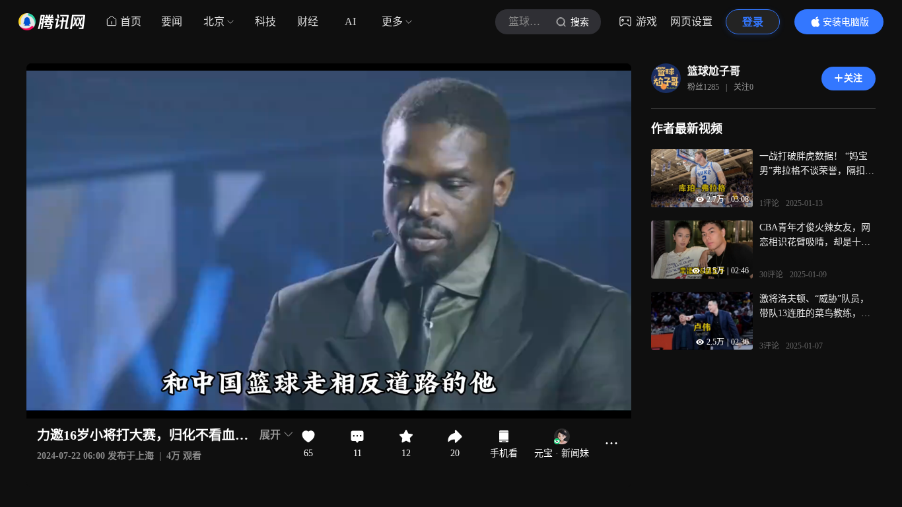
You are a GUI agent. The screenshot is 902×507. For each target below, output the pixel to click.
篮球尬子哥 (713, 71)
